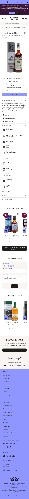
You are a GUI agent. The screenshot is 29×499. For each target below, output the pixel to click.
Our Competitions (7, 412)
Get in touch (9, 365)
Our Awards (6, 381)
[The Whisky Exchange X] (7, 456)
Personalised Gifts (7, 405)
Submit (14, 286)
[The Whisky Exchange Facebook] (4, 456)
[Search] (2, 23)
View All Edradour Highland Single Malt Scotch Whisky (14, 248)
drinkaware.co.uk (18, 495)
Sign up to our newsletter (14, 350)
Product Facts (6, 125)
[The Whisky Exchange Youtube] (13, 456)
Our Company (6, 375)
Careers (5, 391)
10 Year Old (10, 141)
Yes (12, 12)
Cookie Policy (6, 429)
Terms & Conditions (7, 423)
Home (3, 27)
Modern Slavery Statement (9, 433)
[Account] (6, 18)
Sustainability (6, 388)
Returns (4, 195)
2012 (7, 147)
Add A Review (6, 263)
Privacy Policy (6, 426)
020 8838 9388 (21, 365)
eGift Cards (6, 402)
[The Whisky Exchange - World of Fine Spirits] (14, 18)
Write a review (6, 274)
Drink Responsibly (7, 199)
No (17, 12)
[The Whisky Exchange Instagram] (10, 456)
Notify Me (14, 94)
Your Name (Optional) (7, 268)
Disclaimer (5, 203)
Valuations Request (7, 415)
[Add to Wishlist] (25, 33)
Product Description (8, 100)
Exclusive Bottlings (7, 409)
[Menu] (2, 18)
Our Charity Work (7, 385)
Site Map (5, 399)
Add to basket (6, 231)
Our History (6, 378)
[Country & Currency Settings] (26, 18)
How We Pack (6, 192)
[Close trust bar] (27, 2)
